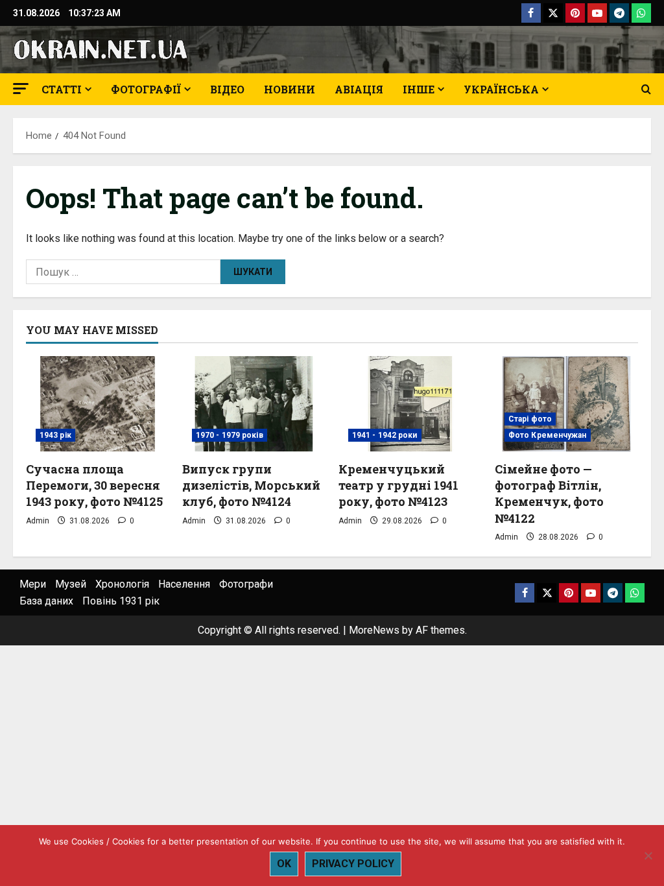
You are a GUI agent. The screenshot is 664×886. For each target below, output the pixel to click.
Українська (501, 89)
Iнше (418, 89)
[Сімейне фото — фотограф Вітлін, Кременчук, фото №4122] (566, 403)
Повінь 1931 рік (121, 601)
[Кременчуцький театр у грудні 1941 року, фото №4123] (410, 403)
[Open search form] (646, 89)
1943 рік (55, 435)
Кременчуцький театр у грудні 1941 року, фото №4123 (398, 485)
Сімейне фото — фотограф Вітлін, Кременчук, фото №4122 (549, 493)
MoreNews (374, 630)
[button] (21, 88)
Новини (289, 89)
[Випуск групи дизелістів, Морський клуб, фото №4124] (254, 403)
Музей (70, 584)
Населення (184, 584)
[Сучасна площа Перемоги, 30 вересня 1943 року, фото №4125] (97, 403)
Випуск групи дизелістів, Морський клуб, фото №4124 (251, 485)
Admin (37, 520)
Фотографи (246, 584)
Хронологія (122, 584)
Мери (32, 584)
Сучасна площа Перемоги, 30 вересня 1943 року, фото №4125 (94, 485)
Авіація (359, 89)
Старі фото (530, 419)
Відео (227, 89)
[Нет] (647, 855)
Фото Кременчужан (547, 435)
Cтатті (62, 89)
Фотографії (146, 89)
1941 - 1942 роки (385, 435)
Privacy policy (353, 863)
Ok (284, 863)
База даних (46, 601)
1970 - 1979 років (229, 435)
